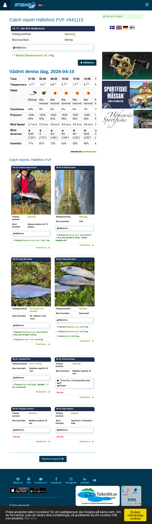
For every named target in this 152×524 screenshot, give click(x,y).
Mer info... (32, 518)
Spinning (70, 34)
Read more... (42, 248)
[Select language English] (119, 28)
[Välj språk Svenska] (112, 28)
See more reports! (52, 458)
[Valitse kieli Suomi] (132, 28)
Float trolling (35, 364)
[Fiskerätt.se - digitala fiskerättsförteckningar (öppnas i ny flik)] (98, 496)
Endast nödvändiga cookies (135, 514)
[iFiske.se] (25, 5)
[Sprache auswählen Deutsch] (125, 28)
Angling (74, 413)
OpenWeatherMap (89, 152)
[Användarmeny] (5, 5)
